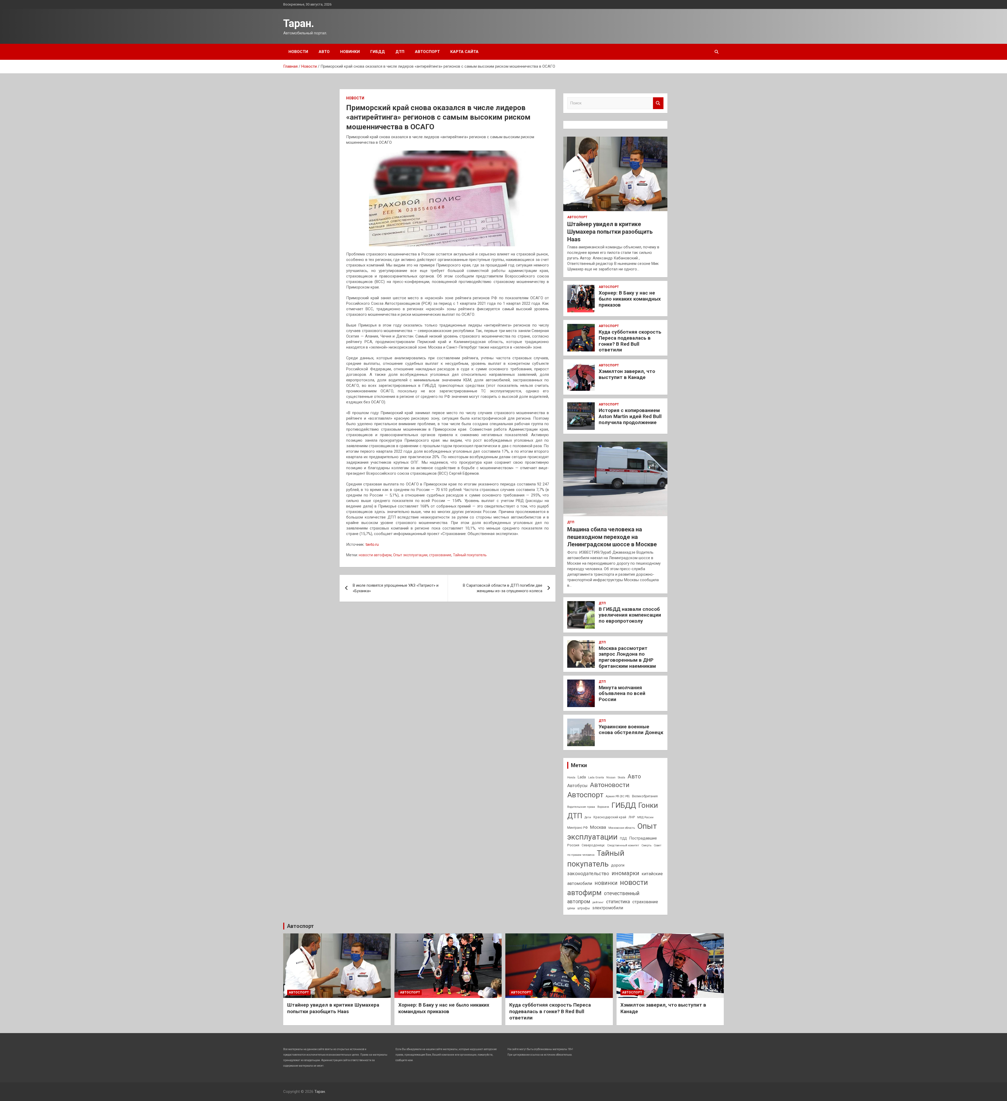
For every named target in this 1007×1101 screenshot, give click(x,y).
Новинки (350, 51)
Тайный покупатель (470, 555)
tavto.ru (372, 544)
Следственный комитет (623, 845)
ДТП (399, 51)
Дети (588, 817)
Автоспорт (427, 51)
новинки (606, 883)
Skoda (621, 777)
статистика (618, 901)
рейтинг (598, 902)
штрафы (583, 908)
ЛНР (632, 817)
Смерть (646, 845)
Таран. (298, 23)
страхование (440, 555)
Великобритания (645, 796)
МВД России (645, 817)
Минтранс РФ (577, 828)
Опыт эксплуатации (410, 555)
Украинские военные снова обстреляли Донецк (631, 730)
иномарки (625, 873)
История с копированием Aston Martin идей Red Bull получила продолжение (630, 416)
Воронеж (603, 807)
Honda (571, 777)
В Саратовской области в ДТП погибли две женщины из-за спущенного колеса (502, 588)
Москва (598, 827)
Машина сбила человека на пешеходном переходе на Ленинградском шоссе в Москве (612, 537)
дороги (617, 865)
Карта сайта (464, 51)
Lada (582, 777)
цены (571, 908)
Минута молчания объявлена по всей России (622, 694)
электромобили (607, 907)
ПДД (623, 838)
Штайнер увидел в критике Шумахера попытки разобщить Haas (610, 231)
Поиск (658, 103)
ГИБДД (377, 51)
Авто (324, 51)
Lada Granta (596, 777)
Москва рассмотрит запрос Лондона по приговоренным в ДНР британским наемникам (627, 657)
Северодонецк (593, 845)
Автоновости (609, 785)
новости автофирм (375, 555)
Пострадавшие (643, 838)
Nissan (610, 777)
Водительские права (581, 807)
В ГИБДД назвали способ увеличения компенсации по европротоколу (630, 615)
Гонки (648, 805)
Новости (298, 51)
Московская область (621, 828)
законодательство (588, 873)
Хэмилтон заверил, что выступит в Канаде (627, 374)
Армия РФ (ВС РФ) (618, 796)
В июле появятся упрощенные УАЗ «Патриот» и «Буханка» (395, 588)
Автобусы (577, 785)
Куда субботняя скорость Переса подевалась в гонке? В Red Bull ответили (630, 341)
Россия (573, 845)
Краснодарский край (609, 817)
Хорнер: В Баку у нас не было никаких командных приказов (630, 299)
